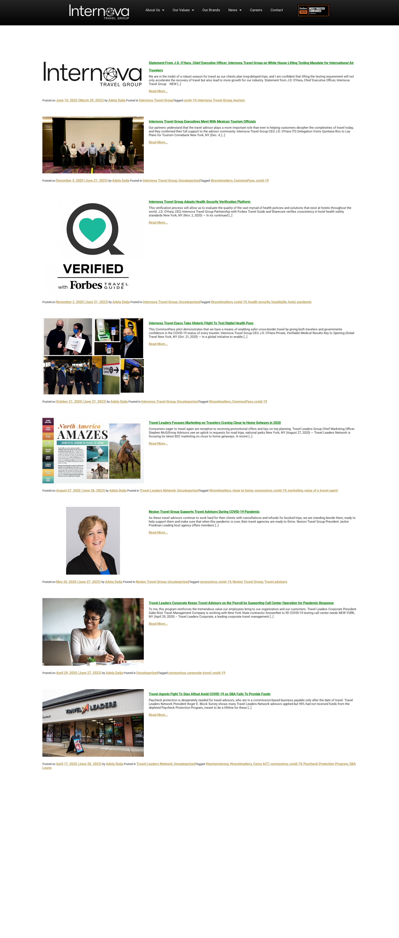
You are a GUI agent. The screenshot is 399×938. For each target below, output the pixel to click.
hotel (292, 302)
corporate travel (199, 673)
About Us (152, 10)
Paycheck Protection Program (325, 764)
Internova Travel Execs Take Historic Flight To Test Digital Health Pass (201, 323)
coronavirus (263, 490)
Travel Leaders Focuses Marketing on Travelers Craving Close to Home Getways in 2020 (215, 423)
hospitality (279, 302)
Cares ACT (261, 764)
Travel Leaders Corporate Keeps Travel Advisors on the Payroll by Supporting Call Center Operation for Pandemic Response (241, 603)
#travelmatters (222, 181)
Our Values (181, 10)
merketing (295, 490)
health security (259, 302)
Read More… (158, 91)
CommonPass (244, 181)
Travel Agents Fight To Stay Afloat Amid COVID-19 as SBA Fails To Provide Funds (209, 694)
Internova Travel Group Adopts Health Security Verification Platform (199, 202)
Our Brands (211, 10)
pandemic (304, 302)
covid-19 (189, 100)
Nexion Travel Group (151, 582)
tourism (239, 100)
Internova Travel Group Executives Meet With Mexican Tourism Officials (202, 121)
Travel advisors (275, 582)
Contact (277, 10)
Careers (256, 10)
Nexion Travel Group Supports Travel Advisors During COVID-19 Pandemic (204, 512)
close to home (242, 490)
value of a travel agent (321, 490)
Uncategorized (189, 181)
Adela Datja (117, 100)
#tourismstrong (217, 764)
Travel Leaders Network (158, 490)
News (232, 10)
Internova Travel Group (156, 100)
